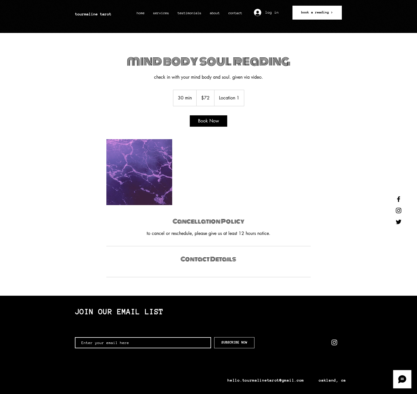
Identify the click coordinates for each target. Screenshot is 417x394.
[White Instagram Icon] (334, 342)
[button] (161, 13)
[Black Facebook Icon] (398, 199)
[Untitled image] (139, 172)
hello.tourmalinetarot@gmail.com (266, 380)
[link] (208, 121)
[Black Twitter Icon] (398, 222)
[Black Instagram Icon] (398, 210)
